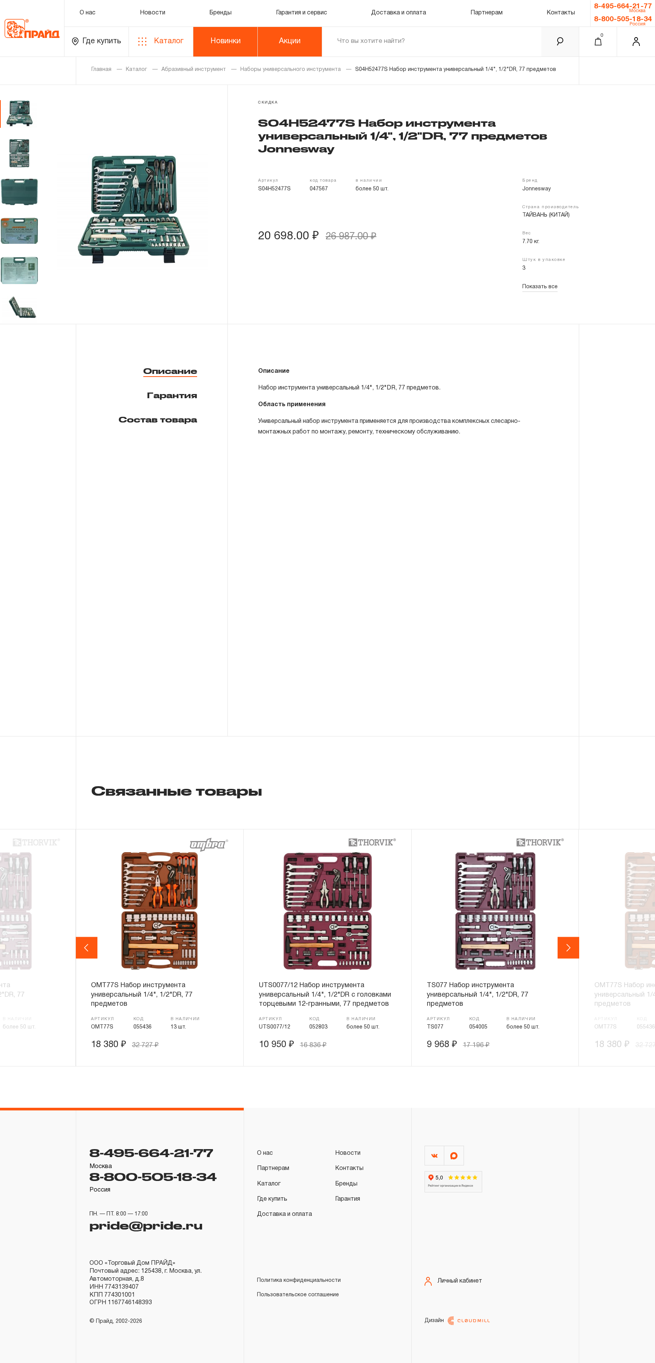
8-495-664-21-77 (623, 6)
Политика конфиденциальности (299, 1280)
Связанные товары (176, 790)
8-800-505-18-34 (623, 19)
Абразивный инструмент (193, 69)
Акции (290, 41)
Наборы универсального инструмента (290, 69)
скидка (268, 102)
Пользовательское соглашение (298, 1294)
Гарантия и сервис (301, 13)
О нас (88, 13)
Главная (101, 69)
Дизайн (434, 1320)
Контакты (561, 13)
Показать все (540, 286)
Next (568, 947)
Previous (87, 947)
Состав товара (158, 419)
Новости (152, 13)
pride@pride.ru (145, 1225)
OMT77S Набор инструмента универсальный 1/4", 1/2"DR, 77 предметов (142, 994)
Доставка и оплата (398, 13)
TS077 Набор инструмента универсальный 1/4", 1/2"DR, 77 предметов (477, 994)
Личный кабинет (459, 1281)
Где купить (101, 41)
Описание (170, 370)
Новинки (225, 41)
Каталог (168, 41)
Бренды (220, 13)
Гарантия (172, 395)
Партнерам (486, 13)
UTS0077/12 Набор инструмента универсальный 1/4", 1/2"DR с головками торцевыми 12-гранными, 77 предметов (325, 994)
